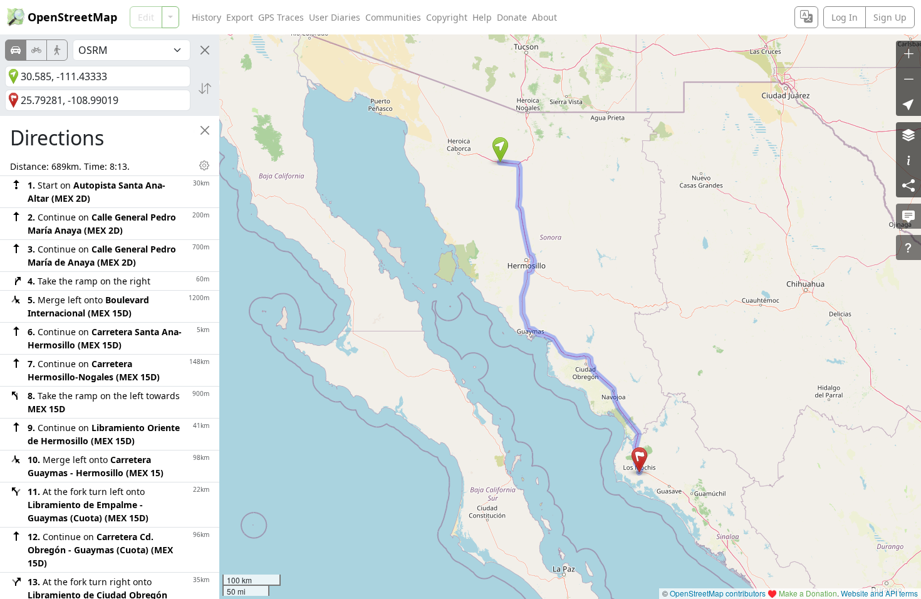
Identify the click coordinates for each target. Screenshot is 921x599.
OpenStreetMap (72, 16)
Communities (393, 17)
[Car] (15, 50)
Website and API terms (879, 593)
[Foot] (57, 50)
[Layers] (908, 134)
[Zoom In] (908, 53)
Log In (844, 17)
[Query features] (908, 247)
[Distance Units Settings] (204, 165)
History (206, 17)
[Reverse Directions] (204, 88)
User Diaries (334, 17)
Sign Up (890, 17)
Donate (512, 17)
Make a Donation (808, 593)
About (544, 17)
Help (482, 17)
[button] (500, 149)
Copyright (446, 17)
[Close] (204, 50)
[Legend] (908, 159)
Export (239, 17)
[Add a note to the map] (908, 216)
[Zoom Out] (908, 78)
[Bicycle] (36, 50)
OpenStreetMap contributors (718, 593)
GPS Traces (281, 17)
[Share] (908, 184)
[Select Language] (806, 17)
